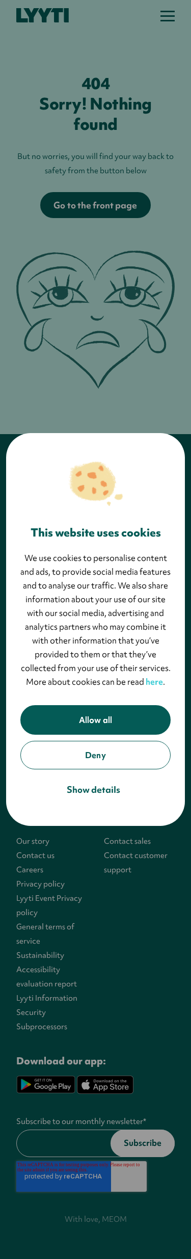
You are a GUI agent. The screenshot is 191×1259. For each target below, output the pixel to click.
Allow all (95, 720)
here (154, 681)
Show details (94, 789)
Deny (95, 755)
